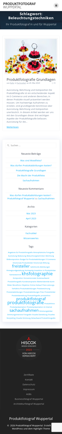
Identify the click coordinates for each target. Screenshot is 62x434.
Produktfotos (49, 303)
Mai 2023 (31, 213)
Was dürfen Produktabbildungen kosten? (31, 165)
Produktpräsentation (18, 307)
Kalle (12, 83)
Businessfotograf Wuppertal (29, 399)
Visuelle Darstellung (39, 315)
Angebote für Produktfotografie (20, 252)
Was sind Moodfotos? (31, 160)
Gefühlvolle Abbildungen (40, 267)
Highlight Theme (41, 428)
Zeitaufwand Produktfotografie (43, 318)
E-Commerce (51, 259)
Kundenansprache (29, 282)
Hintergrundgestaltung (15, 270)
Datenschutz (29, 384)
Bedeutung (22, 256)
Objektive (25, 285)
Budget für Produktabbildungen (32, 259)
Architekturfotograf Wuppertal (29, 403)
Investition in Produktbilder (45, 270)
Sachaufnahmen (31, 180)
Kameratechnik (15, 275)
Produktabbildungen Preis (33, 292)
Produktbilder (50, 292)
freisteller (21, 266)
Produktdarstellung (19, 295)
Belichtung (50, 256)
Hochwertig (29, 270)
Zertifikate (29, 374)
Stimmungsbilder (46, 311)
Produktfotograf (19, 5)
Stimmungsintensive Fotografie (19, 315)
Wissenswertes (31, 238)
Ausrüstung (12, 256)
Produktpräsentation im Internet (39, 307)
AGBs (28, 394)
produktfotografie (25, 302)
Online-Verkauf (36, 285)
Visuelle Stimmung (23, 318)
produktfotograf (31, 298)
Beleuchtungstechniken (36, 256)
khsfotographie (37, 274)
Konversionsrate (30, 278)
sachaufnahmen (24, 310)
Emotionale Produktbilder (23, 263)
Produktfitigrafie (33, 295)
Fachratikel (21, 83)
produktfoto (45, 295)
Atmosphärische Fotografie (43, 252)
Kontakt (29, 379)
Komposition (18, 278)
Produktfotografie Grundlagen (31, 79)
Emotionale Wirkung (41, 263)
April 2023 (31, 218)
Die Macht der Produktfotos (31, 175)
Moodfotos (16, 285)
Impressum (29, 389)
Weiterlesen (13, 127)
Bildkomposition (13, 259)
